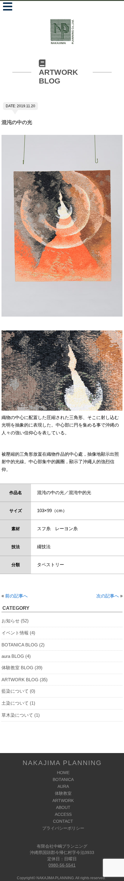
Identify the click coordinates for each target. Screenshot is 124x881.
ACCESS (63, 814)
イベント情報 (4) (18, 632)
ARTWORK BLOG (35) (25, 679)
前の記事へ (16, 595)
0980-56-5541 (62, 865)
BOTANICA (63, 779)
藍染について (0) (18, 691)
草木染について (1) (21, 715)
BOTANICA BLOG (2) (23, 644)
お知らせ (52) (15, 620)
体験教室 (63, 793)
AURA (63, 786)
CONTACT (63, 821)
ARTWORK (63, 800)
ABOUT (63, 807)
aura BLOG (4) (16, 656)
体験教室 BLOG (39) (22, 667)
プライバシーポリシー (63, 828)
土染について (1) (18, 703)
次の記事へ (107, 595)
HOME (63, 772)
